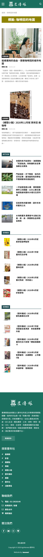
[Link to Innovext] (26, 552)
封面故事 (5, 56)
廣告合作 (8, 509)
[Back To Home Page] (21, 403)
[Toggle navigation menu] (4, 4)
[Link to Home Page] (21, 4)
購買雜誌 (8, 513)
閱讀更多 (8, 438)
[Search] (40, 4)
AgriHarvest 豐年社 (28, 547)
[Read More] (21, 43)
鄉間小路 (4, 67)
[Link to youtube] (8, 531)
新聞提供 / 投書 (11, 505)
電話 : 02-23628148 (13, 501)
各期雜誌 (5, 118)
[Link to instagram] (13, 531)
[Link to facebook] (4, 531)
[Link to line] (18, 531)
